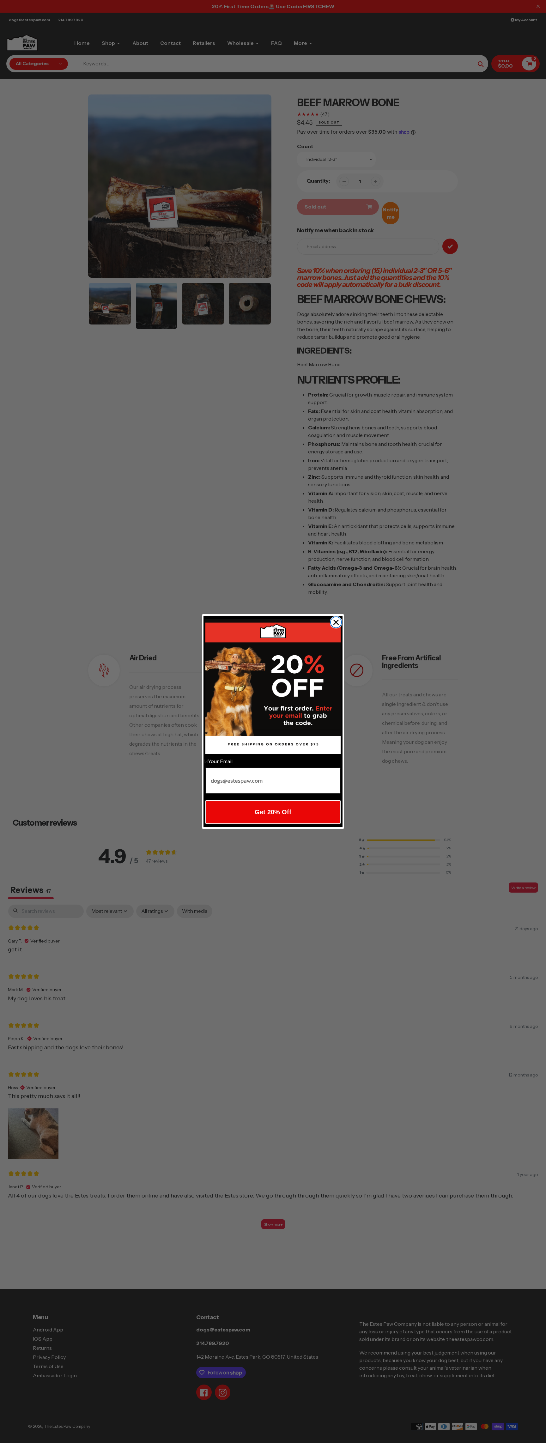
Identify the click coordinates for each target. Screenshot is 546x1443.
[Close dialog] (336, 622)
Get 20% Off (273, 812)
